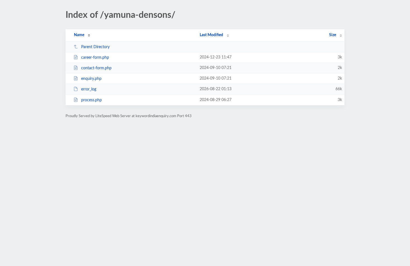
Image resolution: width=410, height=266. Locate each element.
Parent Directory (95, 47)
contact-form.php (96, 68)
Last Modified (211, 35)
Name (79, 35)
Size (332, 35)
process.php (91, 100)
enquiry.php (91, 79)
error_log (88, 89)
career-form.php (95, 58)
